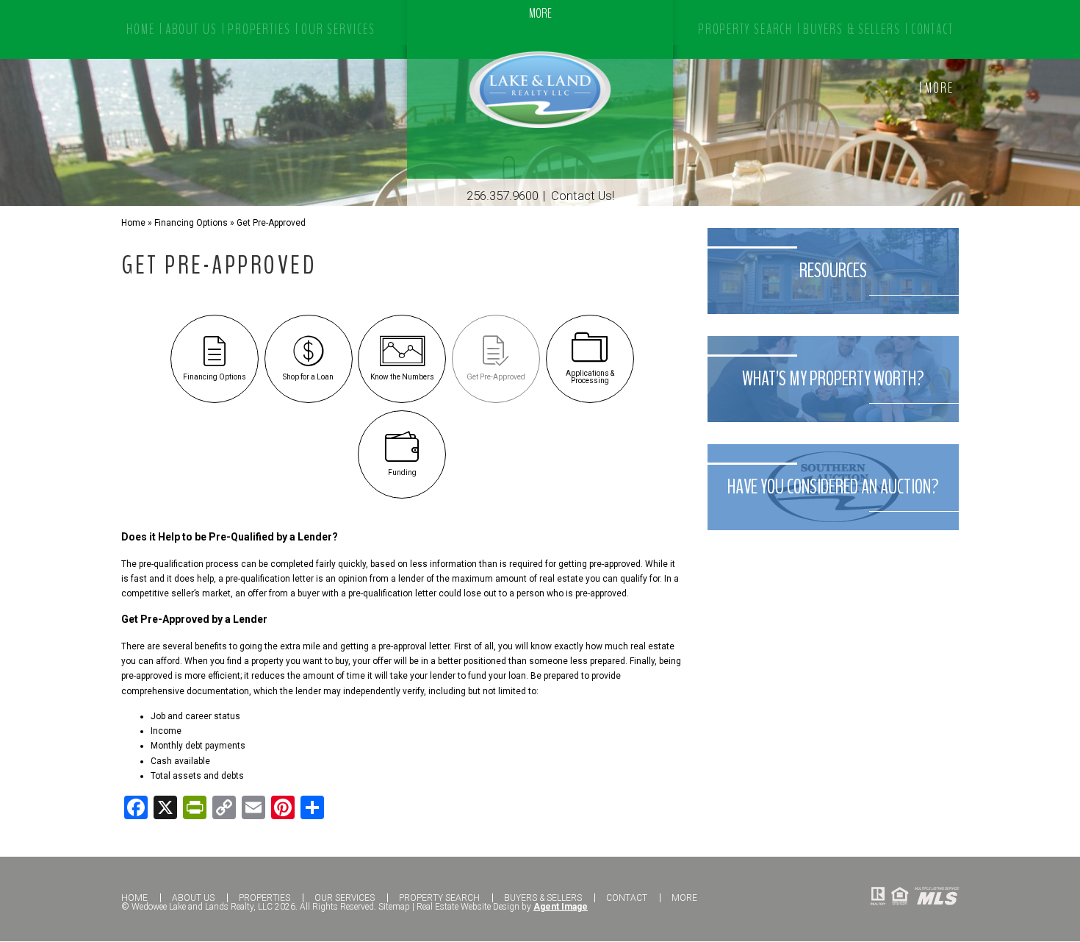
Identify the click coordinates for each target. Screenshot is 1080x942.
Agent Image (560, 907)
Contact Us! (582, 195)
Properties (264, 897)
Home (134, 897)
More (939, 88)
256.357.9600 (503, 195)
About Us (193, 897)
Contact (626, 897)
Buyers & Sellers (543, 897)
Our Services (344, 897)
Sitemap (394, 907)
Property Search (439, 897)
